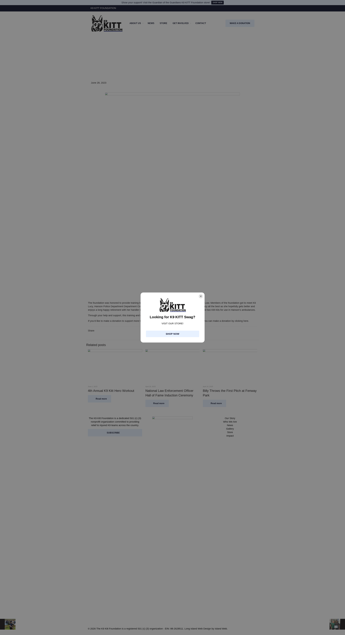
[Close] (201, 296)
